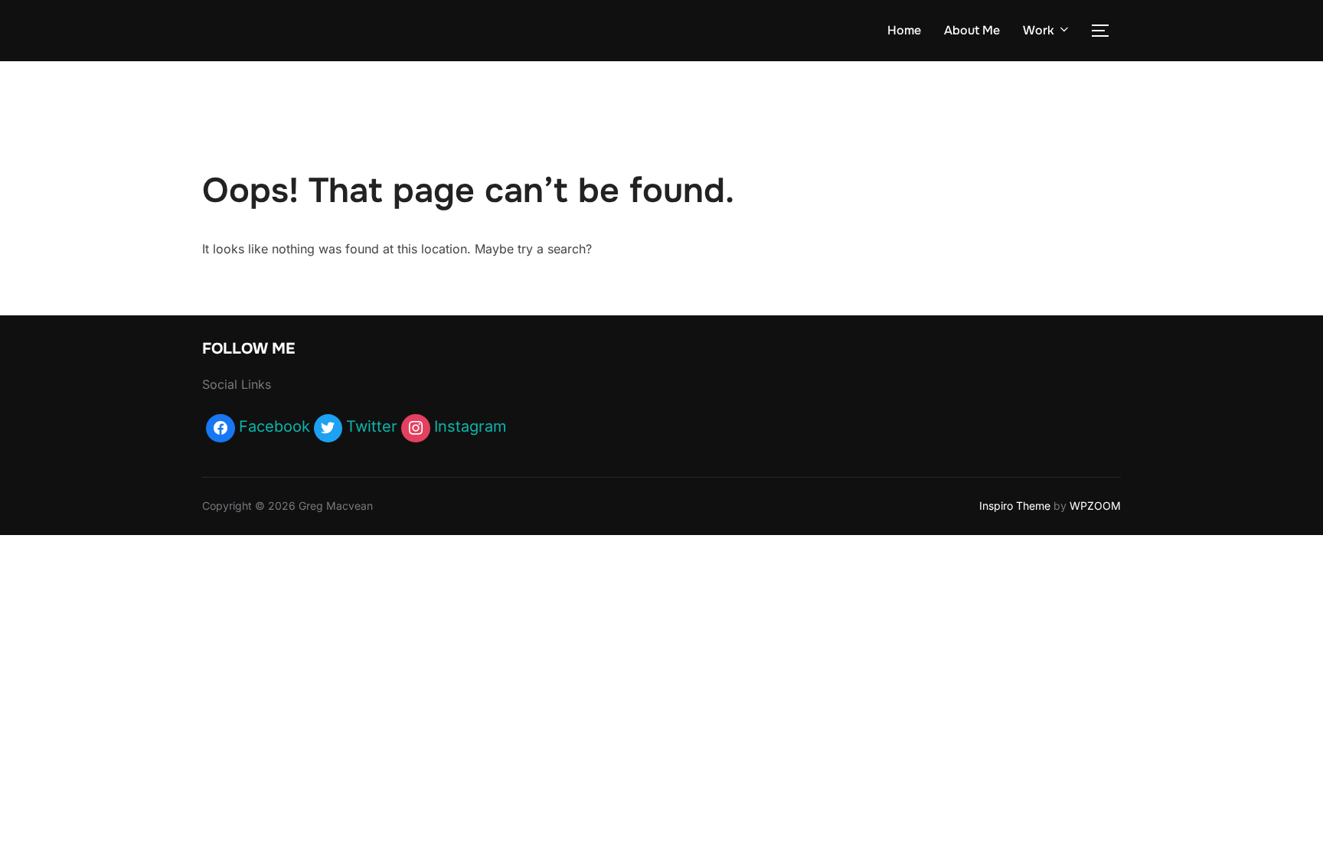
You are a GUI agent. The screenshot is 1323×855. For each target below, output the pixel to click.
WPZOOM (1095, 505)
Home (904, 30)
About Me (972, 30)
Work (1038, 30)
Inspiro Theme (1014, 505)
